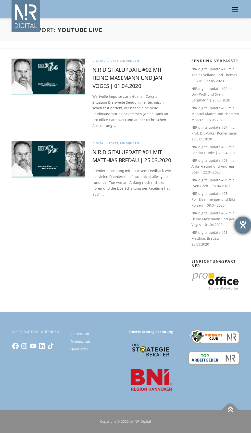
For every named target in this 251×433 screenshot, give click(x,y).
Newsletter (79, 349)
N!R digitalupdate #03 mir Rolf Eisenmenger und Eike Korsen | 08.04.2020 (213, 199)
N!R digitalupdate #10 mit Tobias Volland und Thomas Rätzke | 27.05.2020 (214, 75)
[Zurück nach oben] (230, 410)
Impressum (79, 333)
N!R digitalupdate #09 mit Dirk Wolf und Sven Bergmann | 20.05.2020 (212, 94)
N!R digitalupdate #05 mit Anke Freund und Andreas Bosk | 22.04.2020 (213, 166)
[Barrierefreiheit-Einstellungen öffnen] (243, 225)
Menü (235, 9)
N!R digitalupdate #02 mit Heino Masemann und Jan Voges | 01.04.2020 (127, 77)
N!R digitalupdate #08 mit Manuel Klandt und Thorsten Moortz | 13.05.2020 (215, 114)
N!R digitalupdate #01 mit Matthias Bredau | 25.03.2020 (212, 238)
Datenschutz (80, 341)
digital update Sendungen (115, 60)
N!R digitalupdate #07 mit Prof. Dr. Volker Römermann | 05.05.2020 (214, 133)
